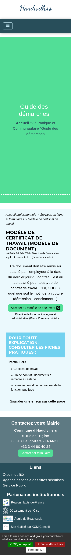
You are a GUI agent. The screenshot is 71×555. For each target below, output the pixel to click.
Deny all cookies (51, 544)
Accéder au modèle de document (35, 308)
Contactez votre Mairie (35, 423)
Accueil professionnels (21, 214)
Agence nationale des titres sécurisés (33, 480)
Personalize (36, 549)
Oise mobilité (13, 474)
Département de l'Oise (24, 510)
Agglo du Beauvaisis (28, 518)
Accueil (22, 123)
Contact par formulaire (35, 453)
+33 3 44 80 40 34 (35, 447)
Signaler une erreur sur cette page (37, 401)
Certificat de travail (25, 368)
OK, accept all (21, 544)
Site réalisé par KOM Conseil (30, 526)
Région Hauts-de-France (27, 502)
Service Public (14, 485)
